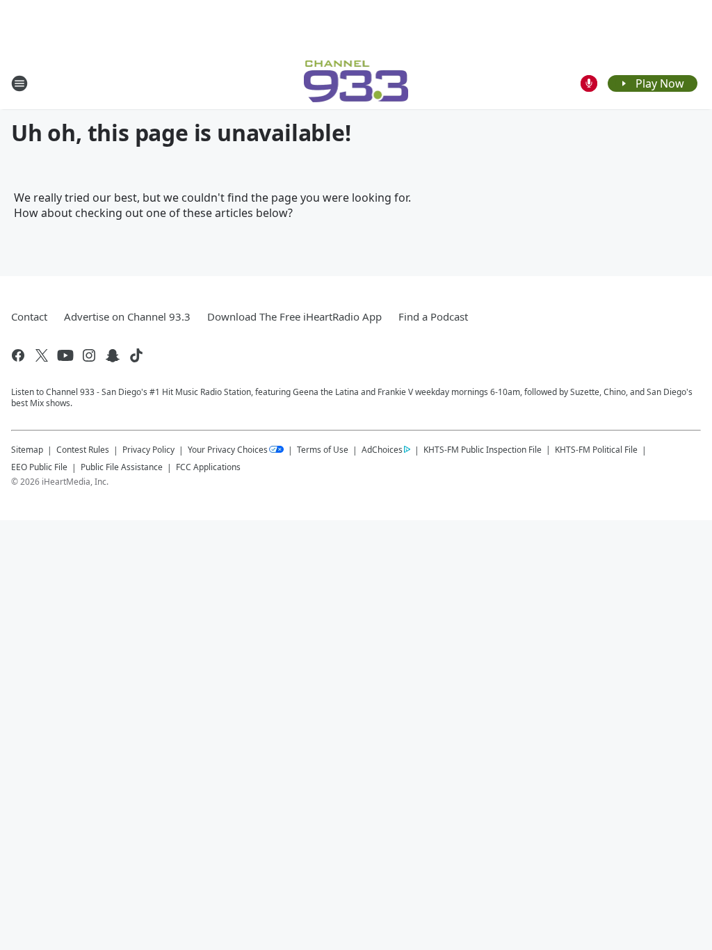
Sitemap (27, 450)
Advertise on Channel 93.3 (127, 316)
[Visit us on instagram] (89, 355)
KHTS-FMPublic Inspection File (482, 449)
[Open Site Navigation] (19, 83)
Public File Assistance (122, 467)
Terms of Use (322, 450)
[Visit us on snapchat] (112, 355)
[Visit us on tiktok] (136, 355)
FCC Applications (208, 466)
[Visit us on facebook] (18, 355)
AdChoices (382, 450)
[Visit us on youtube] (65, 355)
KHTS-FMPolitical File (596, 450)
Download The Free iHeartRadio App (294, 316)
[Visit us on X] (41, 355)
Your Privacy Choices (228, 450)
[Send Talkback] (589, 83)
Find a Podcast (433, 316)
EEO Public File (39, 467)
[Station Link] (356, 83)
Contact (29, 316)
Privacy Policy (148, 450)
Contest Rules (82, 450)
